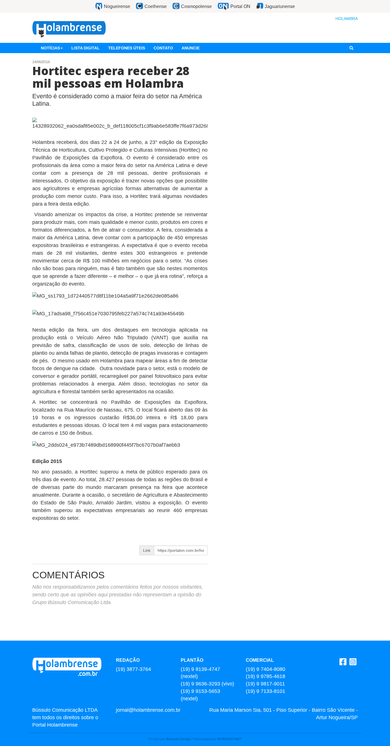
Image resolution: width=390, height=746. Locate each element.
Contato (163, 48)
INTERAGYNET (230, 739)
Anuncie (191, 48)
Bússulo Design (178, 739)
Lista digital (85, 48)
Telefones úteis (126, 48)
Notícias (50, 48)
